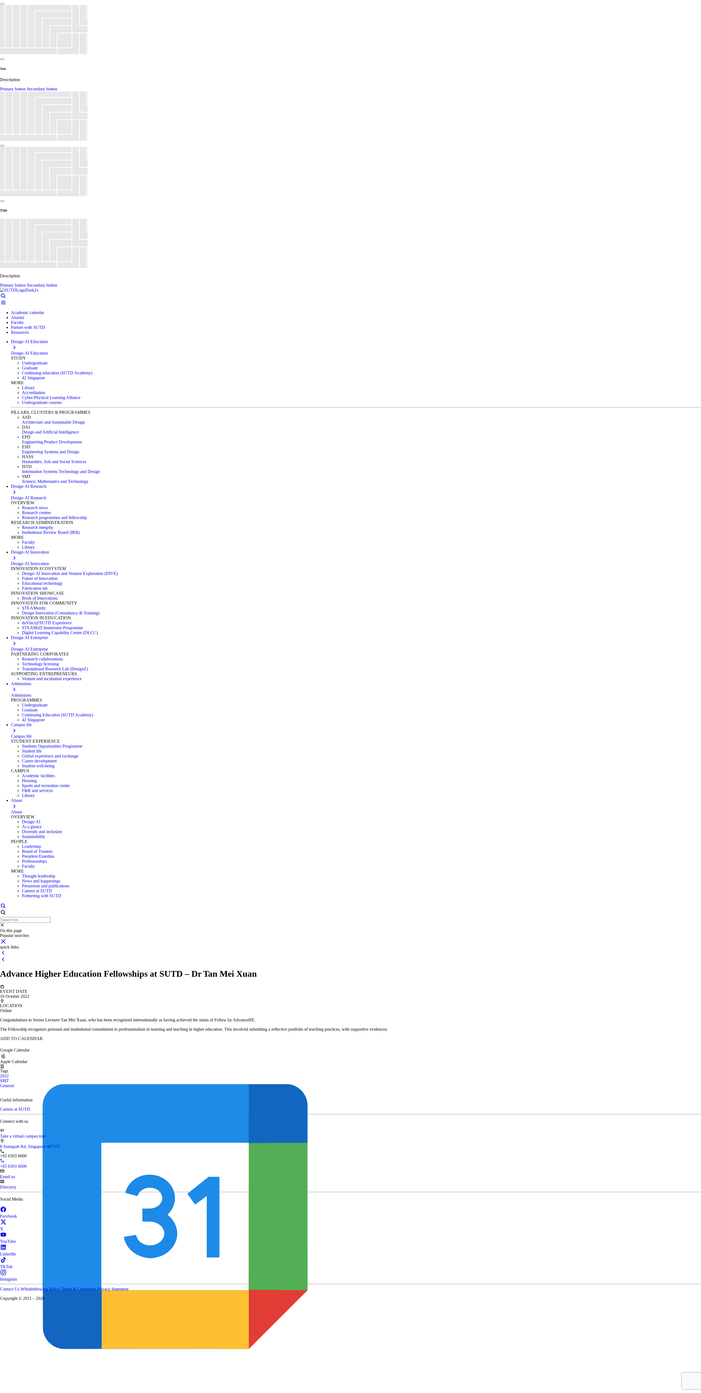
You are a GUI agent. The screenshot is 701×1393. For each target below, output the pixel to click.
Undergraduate (35, 363)
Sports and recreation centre (46, 785)
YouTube (8, 1241)
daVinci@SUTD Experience (47, 622)
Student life (32, 751)
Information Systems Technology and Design (61, 471)
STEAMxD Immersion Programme (52, 627)
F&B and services (37, 790)
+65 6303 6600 (13, 1166)
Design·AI (31, 821)
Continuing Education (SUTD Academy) (57, 715)
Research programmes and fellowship (54, 517)
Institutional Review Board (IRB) (51, 532)
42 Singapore (33, 377)
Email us (7, 1176)
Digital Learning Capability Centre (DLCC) (60, 632)
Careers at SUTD (37, 890)
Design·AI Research (28, 497)
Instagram (8, 1279)
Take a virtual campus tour (23, 1136)
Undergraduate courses (42, 402)
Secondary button (42, 89)
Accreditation (33, 392)
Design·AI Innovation (30, 563)
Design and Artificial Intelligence (50, 432)
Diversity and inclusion (42, 831)
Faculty (17, 322)
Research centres (36, 512)
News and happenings (41, 881)
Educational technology (42, 583)
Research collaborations (42, 659)
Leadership (31, 846)
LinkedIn (8, 1254)
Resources (20, 332)
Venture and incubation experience (52, 678)
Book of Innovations (40, 598)
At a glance (32, 826)
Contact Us (10, 1289)
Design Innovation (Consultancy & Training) (60, 613)
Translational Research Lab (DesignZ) (55, 668)
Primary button (13, 89)
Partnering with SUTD (41, 895)
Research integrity (37, 527)
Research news (35, 507)
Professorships (34, 861)
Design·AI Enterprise (29, 649)
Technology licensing (40, 664)
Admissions (21, 695)
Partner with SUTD (28, 327)
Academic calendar (27, 312)
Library (28, 387)
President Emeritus (38, 856)
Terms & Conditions (79, 1289)
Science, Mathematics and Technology (55, 481)
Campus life (21, 736)
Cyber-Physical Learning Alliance (51, 397)
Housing (29, 780)
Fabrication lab (35, 588)
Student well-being (38, 766)
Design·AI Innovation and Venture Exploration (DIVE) (70, 573)
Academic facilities (38, 775)
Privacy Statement (112, 1289)
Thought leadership (38, 876)
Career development (39, 761)
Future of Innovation (40, 578)
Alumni (17, 317)
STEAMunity (34, 608)
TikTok (6, 1266)
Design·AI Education (29, 353)
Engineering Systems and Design (50, 451)
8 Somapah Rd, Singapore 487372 (30, 1146)
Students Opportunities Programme (52, 746)
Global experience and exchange (50, 756)
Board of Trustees (37, 851)
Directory (8, 1187)
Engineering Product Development (52, 442)
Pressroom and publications (45, 886)
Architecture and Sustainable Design (53, 422)
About (16, 812)
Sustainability (33, 836)
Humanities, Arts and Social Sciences (54, 461)
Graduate (30, 368)
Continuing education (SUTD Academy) (57, 373)
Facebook (8, 1216)
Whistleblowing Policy (41, 1289)
